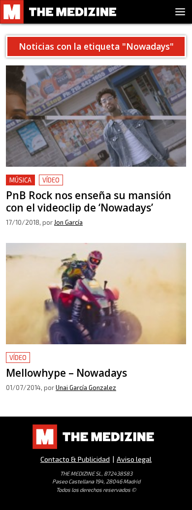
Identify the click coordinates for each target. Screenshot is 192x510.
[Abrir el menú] (180, 12)
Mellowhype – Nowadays (51, 357)
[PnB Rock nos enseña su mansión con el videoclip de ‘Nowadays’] (96, 116)
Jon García (68, 222)
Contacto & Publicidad (75, 459)
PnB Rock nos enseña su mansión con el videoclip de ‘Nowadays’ (94, 186)
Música (20, 180)
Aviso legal (134, 459)
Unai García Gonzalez (86, 387)
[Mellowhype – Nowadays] (96, 293)
